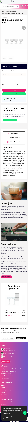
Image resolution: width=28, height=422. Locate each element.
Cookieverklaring (5, 404)
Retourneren (4, 394)
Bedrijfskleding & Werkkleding (8, 371)
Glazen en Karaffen (11, 11)
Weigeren (13, 416)
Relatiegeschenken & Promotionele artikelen (12, 368)
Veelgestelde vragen (6, 373)
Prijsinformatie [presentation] (14, 142)
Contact (3, 387)
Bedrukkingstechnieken (7, 375)
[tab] (14, 133)
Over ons (3, 385)
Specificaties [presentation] (15, 137)
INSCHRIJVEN (21, 338)
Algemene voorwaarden (7, 402)
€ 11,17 (8, 315)
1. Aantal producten (9, 71)
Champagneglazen (5, 13)
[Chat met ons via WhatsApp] (25, 413)
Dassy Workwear (5, 378)
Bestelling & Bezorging (6, 390)
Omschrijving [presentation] (15, 133)
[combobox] (10, 6)
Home (2, 11)
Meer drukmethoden (6, 276)
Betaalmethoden (5, 392)
